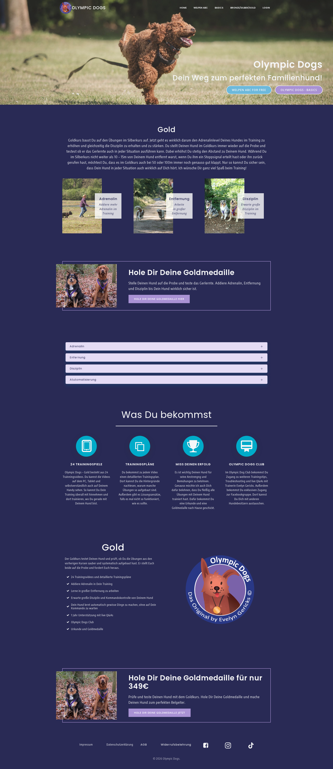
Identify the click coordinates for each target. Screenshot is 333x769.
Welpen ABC (201, 7)
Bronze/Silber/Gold (243, 7)
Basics (219, 7)
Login (266, 7)
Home (183, 7)
